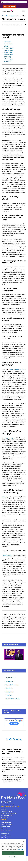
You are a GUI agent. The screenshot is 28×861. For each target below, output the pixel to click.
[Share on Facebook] (21, 24)
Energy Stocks (10, 692)
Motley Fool (9, 6)
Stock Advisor (5, 833)
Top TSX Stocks (10, 678)
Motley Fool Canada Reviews (9, 813)
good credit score (7, 555)
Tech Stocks (9, 695)
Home (3, 15)
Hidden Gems (4, 838)
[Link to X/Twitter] (7, 739)
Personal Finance (10, 15)
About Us (3, 809)
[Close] (24, 841)
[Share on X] (23, 24)
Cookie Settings (13, 856)
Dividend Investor (6, 836)
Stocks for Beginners (12, 685)
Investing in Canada (6, 824)
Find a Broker (4, 828)
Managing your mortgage (8, 438)
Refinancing (5, 497)
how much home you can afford (17, 369)
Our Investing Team (6, 811)
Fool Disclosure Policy (7, 815)
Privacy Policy (20, 849)
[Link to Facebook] (10, 739)
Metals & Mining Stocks (13, 699)
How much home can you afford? (8, 44)
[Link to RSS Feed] (20, 739)
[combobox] (14, 2)
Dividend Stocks (10, 681)
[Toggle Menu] (23, 11)
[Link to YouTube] (17, 739)
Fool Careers (4, 817)
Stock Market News (6, 822)
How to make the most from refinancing (8, 55)
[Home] (0, 790)
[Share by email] (25, 24)
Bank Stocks (9, 688)
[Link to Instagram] (13, 739)
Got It (12, 853)
